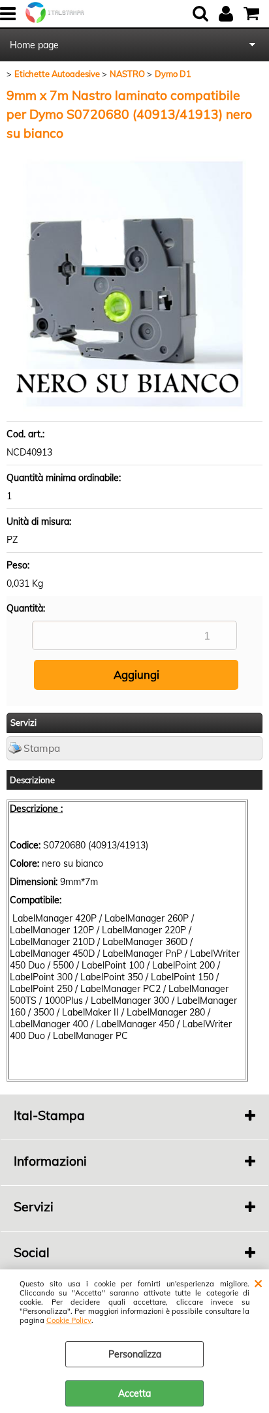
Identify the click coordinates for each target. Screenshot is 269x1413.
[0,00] (253, 13)
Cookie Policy (68, 1320)
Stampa (42, 748)
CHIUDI (258, 1282)
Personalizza (134, 1354)
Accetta (134, 1393)
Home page (34, 45)
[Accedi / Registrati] (227, 13)
